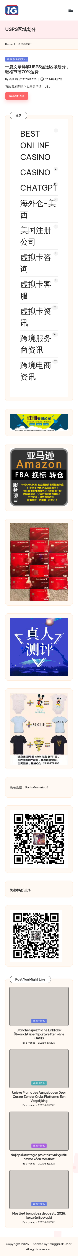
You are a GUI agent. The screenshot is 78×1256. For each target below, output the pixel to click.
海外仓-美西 (38, 209)
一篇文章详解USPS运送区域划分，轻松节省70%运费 (37, 69)
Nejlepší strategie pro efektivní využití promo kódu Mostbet (39, 1157)
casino (35, 172)
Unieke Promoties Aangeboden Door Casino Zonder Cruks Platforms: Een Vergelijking (39, 1097)
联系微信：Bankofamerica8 (29, 787)
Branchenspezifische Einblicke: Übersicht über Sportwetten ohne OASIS (39, 1034)
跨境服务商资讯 (17, 59)
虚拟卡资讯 (35, 317)
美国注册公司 (35, 236)
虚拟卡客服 (35, 290)
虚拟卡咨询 (35, 263)
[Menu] (70, 10)
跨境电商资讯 (35, 371)
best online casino (35, 145)
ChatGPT (39, 188)
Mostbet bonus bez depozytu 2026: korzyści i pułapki (39, 1216)
